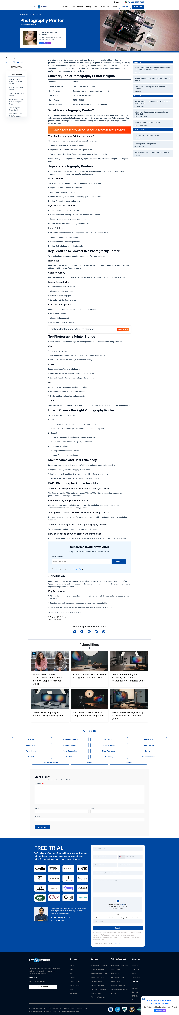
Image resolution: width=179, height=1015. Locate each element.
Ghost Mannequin (96, 993)
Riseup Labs (59, 920)
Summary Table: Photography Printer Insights (15, 81)
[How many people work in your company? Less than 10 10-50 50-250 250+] (117, 874)
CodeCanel (135, 969)
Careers (72, 977)
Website (37, 816)
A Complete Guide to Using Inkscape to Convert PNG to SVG (152, 113)
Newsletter (16, 67)
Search (118, 2)
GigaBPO (135, 965)
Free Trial (125, 7)
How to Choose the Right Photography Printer (15, 116)
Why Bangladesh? (117, 969)
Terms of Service (55, 1008)
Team (71, 969)
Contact (114, 7)
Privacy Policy (76, 569)
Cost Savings (115, 973)
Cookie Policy (82, 1008)
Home (22, 14)
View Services (45, 43)
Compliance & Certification (119, 989)
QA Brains (135, 996)
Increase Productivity (118, 977)
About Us (73, 965)
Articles (137, 72)
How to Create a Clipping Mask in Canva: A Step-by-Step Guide (152, 102)
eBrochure (105, 7)
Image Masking (139, 106)
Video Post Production (98, 997)
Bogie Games (136, 977)
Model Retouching (96, 981)
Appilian (134, 973)
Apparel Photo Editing (97, 985)
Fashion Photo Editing (97, 977)
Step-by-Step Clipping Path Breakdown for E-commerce (151, 88)
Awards (72, 973)
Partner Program (75, 981)
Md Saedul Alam (31, 24)
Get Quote (138, 7)
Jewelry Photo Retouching (99, 973)
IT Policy (114, 993)
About (96, 7)
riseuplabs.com (73, 1012)
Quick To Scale (116, 981)
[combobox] (121, 857)
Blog (27, 14)
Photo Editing (62, 617)
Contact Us (73, 993)
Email (93, 808)
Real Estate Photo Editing (98, 989)
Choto (134, 1000)
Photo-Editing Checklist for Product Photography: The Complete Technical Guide (152, 69)
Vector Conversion (140, 116)
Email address (57, 557)
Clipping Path (138, 91)
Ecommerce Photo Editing (99, 965)
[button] (64, 7)
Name (37, 808)
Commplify (135, 992)
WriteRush (135, 988)
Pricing (88, 7)
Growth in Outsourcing (118, 985)
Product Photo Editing (97, 969)
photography (57, 619)
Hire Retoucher (77, 7)
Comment (39, 784)
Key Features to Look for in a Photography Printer (16, 102)
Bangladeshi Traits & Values (120, 965)
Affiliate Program (75, 985)
